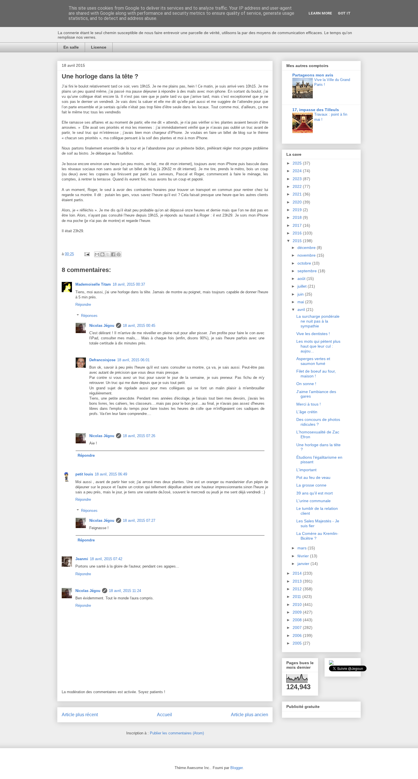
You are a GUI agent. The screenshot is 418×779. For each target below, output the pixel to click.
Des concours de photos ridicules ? (318, 422)
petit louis (84, 474)
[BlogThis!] (102, 254)
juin (301, 294)
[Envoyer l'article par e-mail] (86, 254)
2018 (298, 217)
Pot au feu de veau (313, 477)
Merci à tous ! (308, 404)
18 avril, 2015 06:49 (111, 474)
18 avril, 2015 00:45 (139, 325)
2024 (298, 171)
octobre (304, 263)
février (303, 556)
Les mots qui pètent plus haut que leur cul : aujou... (318, 346)
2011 (297, 596)
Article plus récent (80, 714)
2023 (298, 178)
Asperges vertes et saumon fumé (313, 361)
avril (301, 309)
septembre (307, 271)
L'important (306, 470)
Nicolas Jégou (101, 325)
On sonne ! (306, 383)
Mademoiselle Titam (93, 284)
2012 (298, 589)
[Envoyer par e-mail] (97, 254)
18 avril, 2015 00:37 (129, 284)
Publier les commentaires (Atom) (177, 733)
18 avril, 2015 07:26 (139, 436)
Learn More (320, 13)
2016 (298, 233)
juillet (302, 286)
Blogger (236, 768)
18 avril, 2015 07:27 (139, 520)
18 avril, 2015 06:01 (133, 360)
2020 (298, 202)
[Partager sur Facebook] (113, 254)
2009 (298, 612)
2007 (298, 627)
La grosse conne (311, 485)
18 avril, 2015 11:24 (125, 591)
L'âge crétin (306, 412)
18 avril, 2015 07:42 (106, 559)
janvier (304, 563)
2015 (298, 240)
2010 (298, 604)
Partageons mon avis (312, 75)
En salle (71, 47)
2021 (298, 194)
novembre (307, 255)
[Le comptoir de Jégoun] (331, 663)
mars (302, 548)
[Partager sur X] (108, 254)
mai (301, 302)
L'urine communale (313, 500)
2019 (298, 209)
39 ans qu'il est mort (314, 493)
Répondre (83, 304)
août (302, 278)
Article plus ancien (249, 714)
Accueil (164, 714)
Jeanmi (81, 559)
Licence (98, 47)
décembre (307, 247)
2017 (298, 225)
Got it (344, 13)
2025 (298, 163)
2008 (298, 620)
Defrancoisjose (102, 360)
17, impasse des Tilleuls (315, 109)
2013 (298, 581)
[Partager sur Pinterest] (118, 254)
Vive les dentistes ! (313, 333)
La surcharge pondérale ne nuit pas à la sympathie (318, 321)
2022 (298, 186)
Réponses (89, 315)
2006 (298, 635)
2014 (298, 573)
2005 (298, 643)
